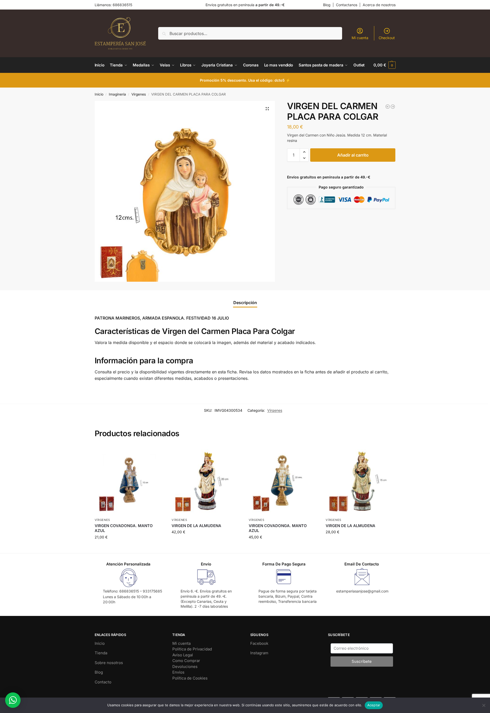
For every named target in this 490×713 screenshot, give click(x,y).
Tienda (101, 652)
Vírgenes (138, 94)
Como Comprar (186, 660)
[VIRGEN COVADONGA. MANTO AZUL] (129, 480)
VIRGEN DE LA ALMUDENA (196, 525)
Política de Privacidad (192, 649)
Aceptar (373, 705)
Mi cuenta (360, 38)
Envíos (178, 672)
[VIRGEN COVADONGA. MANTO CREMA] (387, 106)
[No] (483, 705)
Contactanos (346, 5)
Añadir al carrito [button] (129, 548)
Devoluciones (185, 666)
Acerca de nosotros (379, 5)
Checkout (387, 38)
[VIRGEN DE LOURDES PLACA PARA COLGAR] (392, 106)
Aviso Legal (182, 654)
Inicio (99, 94)
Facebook (259, 643)
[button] (384, 65)
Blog (327, 5)
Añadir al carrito (353, 155)
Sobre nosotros (109, 662)
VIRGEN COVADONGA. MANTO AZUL (124, 528)
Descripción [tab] (245, 302)
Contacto (103, 682)
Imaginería (117, 94)
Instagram (259, 652)
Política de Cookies (190, 678)
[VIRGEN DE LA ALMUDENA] (206, 480)
